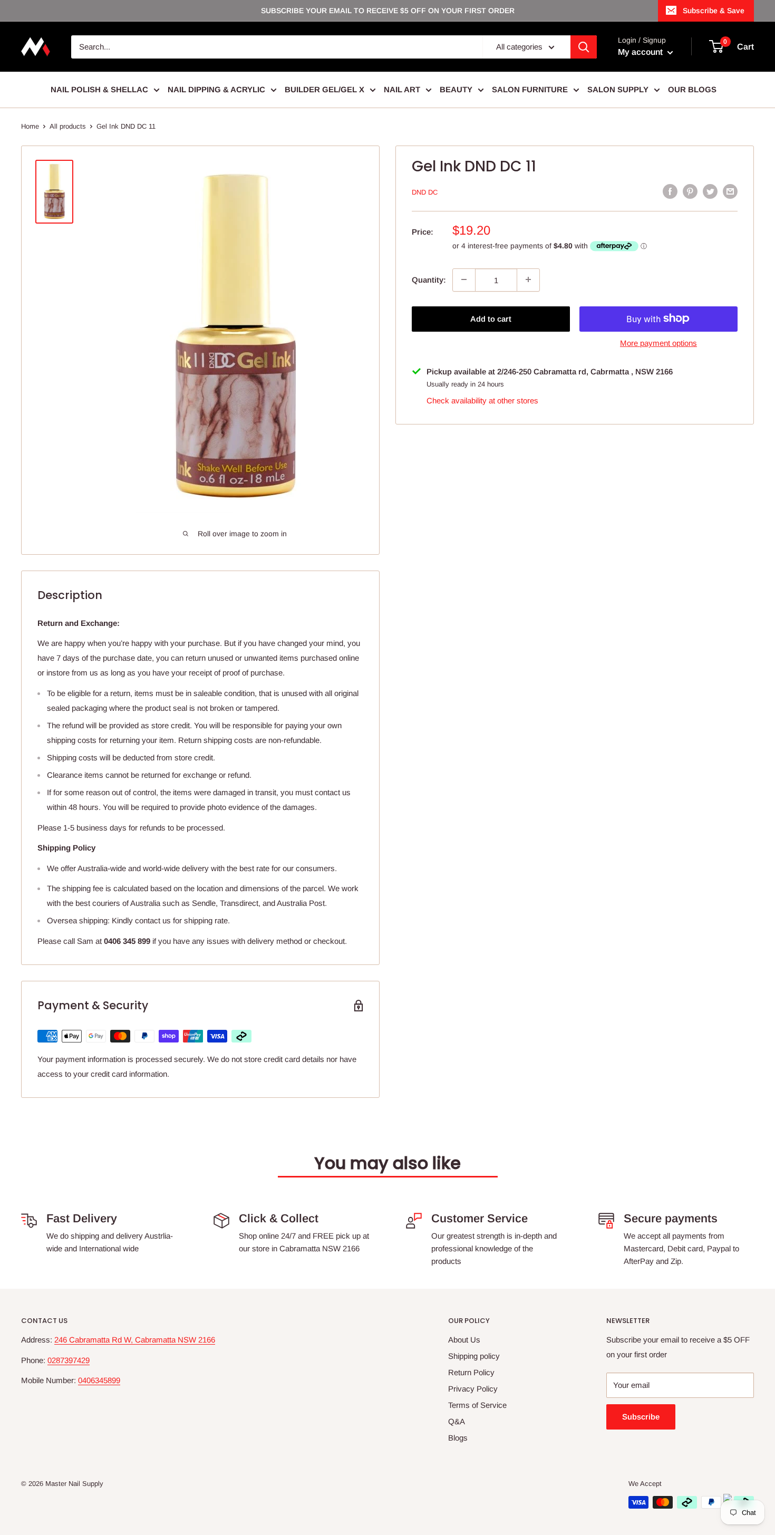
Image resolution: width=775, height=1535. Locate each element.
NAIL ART (402, 89)
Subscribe (641, 1416)
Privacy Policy (473, 1388)
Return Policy (471, 1372)
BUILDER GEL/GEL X (324, 89)
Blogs (458, 1437)
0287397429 (68, 1360)
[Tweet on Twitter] (710, 191)
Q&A (456, 1421)
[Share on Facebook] (670, 191)
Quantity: (429, 279)
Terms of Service (477, 1405)
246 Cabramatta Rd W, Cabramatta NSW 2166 (134, 1339)
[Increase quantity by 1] (528, 279)
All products (68, 126)
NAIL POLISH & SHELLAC (99, 89)
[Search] (583, 47)
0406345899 (99, 1380)
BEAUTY (456, 89)
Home (30, 126)
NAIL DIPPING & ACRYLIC (216, 89)
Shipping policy (474, 1355)
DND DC (425, 192)
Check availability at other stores (482, 399)
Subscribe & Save (713, 10)
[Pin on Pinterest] (690, 191)
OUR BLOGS (692, 89)
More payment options (658, 342)
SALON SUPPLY (617, 89)
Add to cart (490, 318)
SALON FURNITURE (530, 89)
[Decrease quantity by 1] (464, 279)
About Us (464, 1339)
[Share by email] (730, 191)
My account (641, 51)
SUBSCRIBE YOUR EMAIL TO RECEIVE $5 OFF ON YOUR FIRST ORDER (388, 10)
